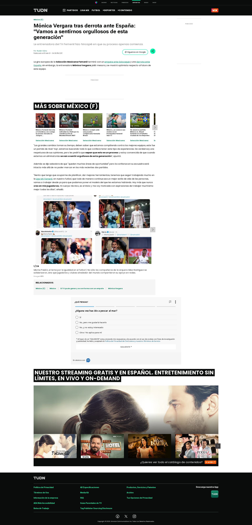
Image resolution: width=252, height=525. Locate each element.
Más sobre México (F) (66, 106)
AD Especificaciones (89, 487)
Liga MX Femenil (44, 178)
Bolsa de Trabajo (41, 508)
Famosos (125, 2)
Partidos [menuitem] (72, 10)
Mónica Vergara (115, 288)
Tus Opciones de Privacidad (139, 498)
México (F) (38, 20)
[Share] (152, 51)
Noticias (114, 2)
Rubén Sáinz (42, 51)
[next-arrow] (155, 127)
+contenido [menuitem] (125, 10)
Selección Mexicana (45, 141)
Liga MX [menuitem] (84, 10)
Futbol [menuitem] (96, 10)
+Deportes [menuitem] (109, 10)
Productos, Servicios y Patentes (141, 487)
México (53, 288)
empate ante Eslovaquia (117, 61)
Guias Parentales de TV (91, 503)
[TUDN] (41, 10)
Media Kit (84, 493)
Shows (104, 2)
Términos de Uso (41, 493)
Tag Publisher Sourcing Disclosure (96, 508)
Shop (154, 2)
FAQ (82, 498)
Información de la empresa (46, 498)
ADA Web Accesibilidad (44, 503)
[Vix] (214, 10)
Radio (146, 2)
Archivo (130, 493)
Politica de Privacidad (44, 487)
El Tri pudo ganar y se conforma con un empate (82, 288)
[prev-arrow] (34, 230)
